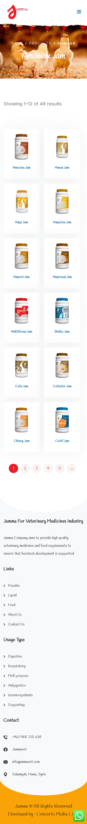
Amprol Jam (21, 277)
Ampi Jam (21, 222)
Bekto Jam (62, 332)
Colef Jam (62, 441)
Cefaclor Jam (62, 386)
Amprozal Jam (62, 277)
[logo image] (17, 12)
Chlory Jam (21, 441)
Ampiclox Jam (62, 222)
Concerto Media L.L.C (57, 814)
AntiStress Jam (21, 332)
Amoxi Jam (62, 168)
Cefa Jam (21, 386)
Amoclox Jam (21, 168)
